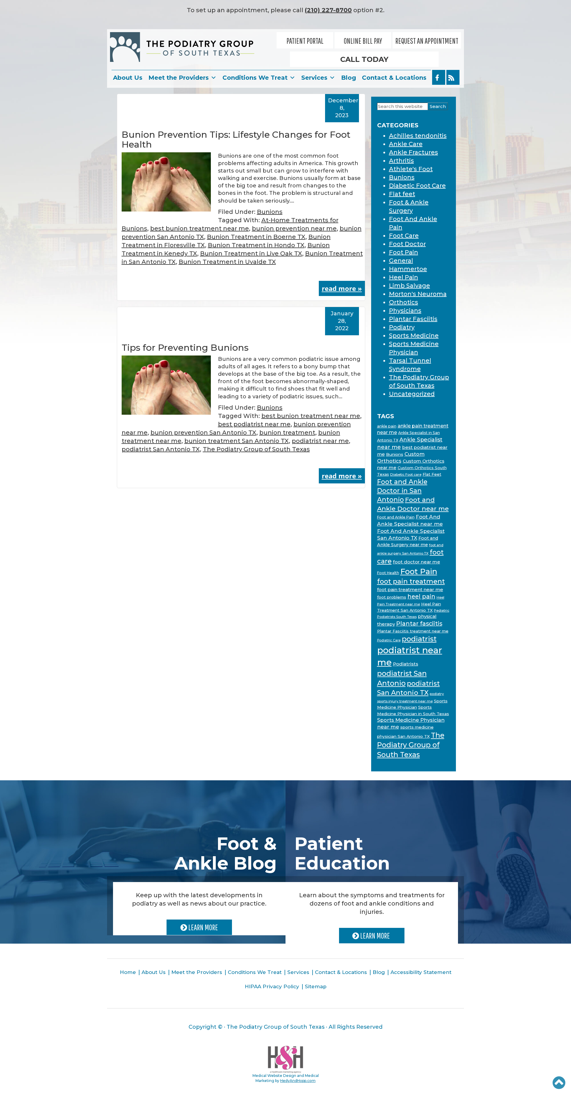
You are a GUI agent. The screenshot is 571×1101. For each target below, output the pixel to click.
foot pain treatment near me (410, 589)
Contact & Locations (394, 77)
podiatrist (419, 639)
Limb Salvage (409, 285)
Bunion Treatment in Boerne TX (256, 236)
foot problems (391, 597)
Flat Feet (432, 474)
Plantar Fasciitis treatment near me (412, 631)
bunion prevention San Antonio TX (203, 432)
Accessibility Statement (420, 972)
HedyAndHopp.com (298, 1080)
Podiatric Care (389, 640)
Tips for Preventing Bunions (185, 347)
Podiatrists (405, 664)
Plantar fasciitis (419, 623)
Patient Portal (305, 40)
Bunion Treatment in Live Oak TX (251, 253)
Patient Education (342, 853)
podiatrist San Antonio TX (161, 449)
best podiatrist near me (254, 424)
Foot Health (388, 573)
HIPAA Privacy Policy (272, 986)
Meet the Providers (178, 77)
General (401, 260)
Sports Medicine (414, 335)
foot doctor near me (416, 562)
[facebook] (438, 77)
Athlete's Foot (411, 169)
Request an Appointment (426, 40)
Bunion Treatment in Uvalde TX (227, 261)
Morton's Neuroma (418, 293)
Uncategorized (412, 393)
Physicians (405, 310)
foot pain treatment (411, 581)
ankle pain (386, 426)
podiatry (437, 694)
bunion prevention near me (294, 228)
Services (314, 77)
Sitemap (316, 986)
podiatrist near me (320, 440)
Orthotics (403, 302)
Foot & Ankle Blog (225, 853)
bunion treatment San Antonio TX (236, 440)
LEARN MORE (202, 927)
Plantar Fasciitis (413, 318)
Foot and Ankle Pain (396, 517)
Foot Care (404, 235)
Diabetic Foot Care (417, 185)
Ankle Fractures (413, 152)
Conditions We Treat (255, 77)
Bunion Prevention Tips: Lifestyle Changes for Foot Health (236, 139)
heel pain (421, 596)
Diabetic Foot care (405, 474)
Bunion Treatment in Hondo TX (256, 245)
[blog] (452, 77)
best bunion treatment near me (199, 228)
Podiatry (402, 327)
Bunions (270, 211)
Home (128, 972)
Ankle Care (406, 144)
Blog (348, 77)
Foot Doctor (407, 244)
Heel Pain (403, 277)
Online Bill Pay (363, 40)
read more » (342, 288)
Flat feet (402, 194)
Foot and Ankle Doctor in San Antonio (402, 490)
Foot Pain (403, 252)
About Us (127, 77)
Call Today (364, 59)
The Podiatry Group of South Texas (256, 449)
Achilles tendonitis (418, 135)
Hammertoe (408, 268)
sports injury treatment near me (405, 701)
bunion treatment (287, 432)
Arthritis (401, 160)
